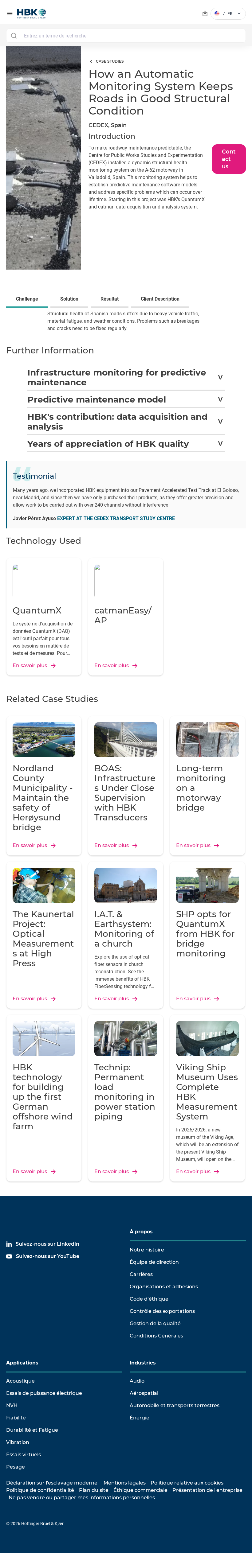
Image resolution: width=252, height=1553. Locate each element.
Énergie (139, 1418)
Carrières (141, 1274)
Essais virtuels (23, 1455)
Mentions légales (125, 1483)
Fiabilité (16, 1418)
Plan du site (93, 1490)
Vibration (17, 1442)
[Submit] (13, 35)
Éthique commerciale (140, 1490)
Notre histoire (147, 1250)
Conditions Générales (156, 1336)
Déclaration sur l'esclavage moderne (51, 1483)
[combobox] (126, 36)
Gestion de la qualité (155, 1323)
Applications (22, 1363)
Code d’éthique (149, 1299)
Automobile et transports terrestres (174, 1405)
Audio (137, 1381)
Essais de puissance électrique (44, 1393)
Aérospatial (144, 1393)
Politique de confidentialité (40, 1490)
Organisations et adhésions (164, 1287)
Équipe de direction (154, 1262)
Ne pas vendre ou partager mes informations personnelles (82, 1497)
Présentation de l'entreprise (207, 1490)
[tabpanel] (126, 325)
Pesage (15, 1467)
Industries (143, 1363)
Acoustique (20, 1381)
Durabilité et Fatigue (32, 1430)
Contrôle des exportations (162, 1311)
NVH (12, 1405)
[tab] (28, 300)
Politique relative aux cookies (187, 1483)
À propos (141, 1232)
